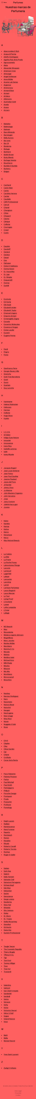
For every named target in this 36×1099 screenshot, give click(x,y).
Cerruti (6, 205)
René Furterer (9, 829)
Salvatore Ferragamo (12, 882)
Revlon (6, 838)
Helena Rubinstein (11, 404)
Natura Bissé (9, 705)
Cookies (18, 1095)
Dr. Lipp (7, 274)
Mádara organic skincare (13, 635)
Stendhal (7, 924)
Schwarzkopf (9, 885)
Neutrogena (8, 713)
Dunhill (6, 286)
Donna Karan (9, 269)
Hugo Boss (8, 416)
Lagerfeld (7, 574)
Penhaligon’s (9, 788)
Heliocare (7, 407)
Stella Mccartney (10, 922)
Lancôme (7, 582)
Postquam (8, 796)
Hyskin (6, 418)
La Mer (6, 557)
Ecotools (7, 299)
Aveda (6, 105)
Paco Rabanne (9, 774)
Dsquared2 (8, 280)
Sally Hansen (9, 877)
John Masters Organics (13, 493)
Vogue (6, 1016)
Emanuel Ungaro (10, 313)
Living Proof (8, 599)
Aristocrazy (8, 88)
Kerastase (8, 535)
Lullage (6, 613)
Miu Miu (7, 671)
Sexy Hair (7, 905)
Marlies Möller (9, 643)
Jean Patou (8, 474)
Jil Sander (7, 485)
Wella (6, 1038)
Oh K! (6, 741)
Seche (6, 894)
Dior (5, 260)
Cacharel (7, 185)
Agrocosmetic (9, 62)
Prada (6, 799)
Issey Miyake (9, 454)
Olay (5, 746)
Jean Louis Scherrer (11, 471)
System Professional (12, 933)
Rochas (7, 852)
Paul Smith (8, 785)
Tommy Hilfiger (9, 963)
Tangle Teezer (9, 946)
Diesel (6, 258)
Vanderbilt (8, 994)
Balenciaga (8, 127)
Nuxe (6, 727)
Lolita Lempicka (10, 607)
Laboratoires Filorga (12, 565)
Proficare (7, 805)
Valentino (7, 985)
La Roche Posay (10, 562)
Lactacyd (7, 571)
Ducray (6, 283)
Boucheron (8, 163)
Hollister (7, 413)
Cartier (6, 196)
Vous (6, 1022)
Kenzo (6, 532)
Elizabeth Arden (10, 308)
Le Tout (7, 596)
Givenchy (7, 374)
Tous (6, 966)
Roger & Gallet (9, 855)
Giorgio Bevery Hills (11, 371)
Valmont (7, 988)
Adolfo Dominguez (11, 57)
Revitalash (8, 835)
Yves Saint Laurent (11, 1054)
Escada (7, 322)
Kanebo (7, 524)
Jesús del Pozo (10, 482)
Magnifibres (8, 638)
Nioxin (6, 721)
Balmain (7, 129)
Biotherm (7, 152)
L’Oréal (6, 610)
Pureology (8, 807)
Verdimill (7, 996)
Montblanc (8, 674)
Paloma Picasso (10, 777)
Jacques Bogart (10, 468)
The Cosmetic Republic (13, 949)
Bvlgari (6, 171)
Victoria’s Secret (10, 1010)
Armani (6, 93)
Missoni (7, 669)
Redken (7, 824)
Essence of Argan (11, 327)
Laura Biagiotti (9, 590)
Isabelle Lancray (10, 449)
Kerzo (6, 538)
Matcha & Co (9, 649)
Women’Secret (9, 1041)
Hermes (7, 410)
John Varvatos (9, 496)
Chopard (7, 216)
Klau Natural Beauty (11, 540)
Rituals (6, 844)
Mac (5, 629)
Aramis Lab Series (11, 82)
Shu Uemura (8, 910)
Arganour (7, 85)
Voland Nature (9, 1019)
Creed (6, 230)
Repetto (7, 832)
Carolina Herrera (10, 193)
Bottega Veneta (10, 160)
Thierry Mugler (9, 952)
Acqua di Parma (10, 54)
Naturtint (7, 707)
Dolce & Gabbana (11, 266)
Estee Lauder (9, 330)
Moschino (8, 680)
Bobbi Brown (9, 155)
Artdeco (7, 96)
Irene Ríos (8, 446)
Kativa (6, 529)
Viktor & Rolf (8, 1013)
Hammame (8, 402)
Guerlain (7, 385)
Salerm (6, 874)
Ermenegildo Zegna (11, 319)
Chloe (6, 213)
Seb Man (7, 888)
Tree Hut (7, 969)
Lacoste (7, 568)
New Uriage (8, 716)
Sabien (6, 868)
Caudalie (7, 199)
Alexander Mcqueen (11, 68)
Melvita (6, 655)
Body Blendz (9, 157)
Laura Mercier (9, 593)
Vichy (6, 1005)
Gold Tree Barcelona (12, 377)
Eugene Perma (9, 336)
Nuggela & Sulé (10, 724)
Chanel (6, 207)
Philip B (6, 791)
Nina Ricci (8, 719)
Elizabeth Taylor (10, 310)
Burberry (7, 169)
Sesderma (8, 902)
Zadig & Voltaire (10, 1068)
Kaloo (6, 521)
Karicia (6, 526)
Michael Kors (9, 660)
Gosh (6, 380)
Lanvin (6, 585)
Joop (6, 499)
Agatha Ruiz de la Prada (13, 60)
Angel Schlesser (10, 76)
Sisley (6, 913)
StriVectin (7, 927)
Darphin (7, 246)
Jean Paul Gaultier (11, 476)
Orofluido (7, 757)
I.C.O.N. (7, 432)
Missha (7, 666)
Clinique (7, 222)
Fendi (6, 349)
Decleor (7, 255)
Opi (5, 752)
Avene (6, 107)
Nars (6, 699)
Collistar (7, 224)
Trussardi (7, 972)
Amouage (7, 74)
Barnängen (8, 135)
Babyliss (7, 124)
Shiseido (7, 908)
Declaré (7, 252)
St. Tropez (8, 919)
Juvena (7, 507)
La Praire (7, 560)
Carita (6, 191)
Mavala (7, 652)
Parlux (6, 779)
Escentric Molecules (12, 324)
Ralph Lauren (9, 821)
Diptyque (7, 263)
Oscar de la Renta (11, 760)
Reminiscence (9, 827)
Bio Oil (6, 143)
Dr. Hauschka (9, 272)
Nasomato (8, 702)
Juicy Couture (9, 502)
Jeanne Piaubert (10, 479)
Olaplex (7, 743)
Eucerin (7, 333)
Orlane (6, 755)
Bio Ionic (7, 141)
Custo (6, 233)
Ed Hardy (7, 302)
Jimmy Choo (8, 488)
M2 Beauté (8, 627)
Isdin (5, 452)
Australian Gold (10, 102)
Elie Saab (7, 305)
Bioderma (7, 146)
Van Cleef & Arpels (11, 991)
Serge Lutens (9, 899)
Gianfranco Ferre (10, 368)
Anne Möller (8, 79)
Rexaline (7, 841)
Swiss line (7, 930)
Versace (7, 1002)
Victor (6, 1008)
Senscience (8, 896)
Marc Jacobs (9, 641)
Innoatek (7, 440)
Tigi (5, 958)
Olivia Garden (9, 749)
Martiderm (8, 646)
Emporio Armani (10, 316)
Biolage (7, 149)
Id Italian (7, 435)
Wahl (6, 1035)
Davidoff (7, 249)
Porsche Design (10, 793)
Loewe (6, 605)
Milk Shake (8, 663)
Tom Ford (7, 960)
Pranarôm (8, 802)
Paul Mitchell (9, 782)
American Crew (10, 71)
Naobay (7, 693)
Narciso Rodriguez (11, 696)
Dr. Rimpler (8, 277)
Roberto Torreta (10, 849)
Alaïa (6, 65)
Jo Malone (8, 490)
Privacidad (18, 1093)
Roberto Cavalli (10, 846)
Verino (6, 999)
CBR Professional (11, 202)
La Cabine (8, 554)
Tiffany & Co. (9, 955)
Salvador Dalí (9, 880)
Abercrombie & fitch (11, 51)
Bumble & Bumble (10, 166)
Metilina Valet (9, 657)
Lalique (6, 576)
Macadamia (8, 632)
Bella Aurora (8, 138)
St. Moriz (7, 916)
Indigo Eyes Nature (11, 438)
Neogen (7, 710)
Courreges (8, 227)
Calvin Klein (8, 188)
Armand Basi (9, 91)
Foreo (6, 355)
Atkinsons (8, 99)
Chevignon (8, 210)
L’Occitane (8, 602)
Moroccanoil (9, 677)
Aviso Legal (18, 1091)
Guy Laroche (9, 388)
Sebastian (8, 891)
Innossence (8, 443)
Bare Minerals (9, 132)
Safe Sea (7, 871)
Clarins (6, 219)
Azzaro (7, 110)
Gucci (6, 382)
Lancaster (8, 579)
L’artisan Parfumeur (11, 588)
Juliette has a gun (11, 504)
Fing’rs (6, 352)
